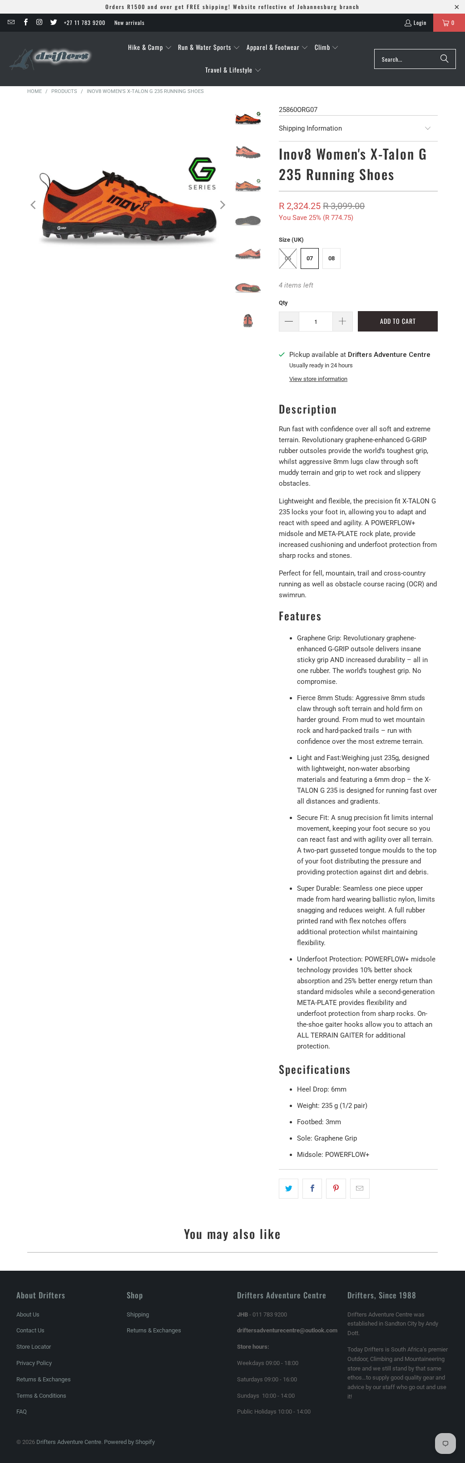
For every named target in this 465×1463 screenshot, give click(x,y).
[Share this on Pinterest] (336, 1189)
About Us (28, 1314)
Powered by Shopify (129, 1442)
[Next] (222, 205)
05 (288, 258)
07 (310, 258)
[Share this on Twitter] (288, 1189)
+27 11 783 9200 (84, 22)
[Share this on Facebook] (312, 1189)
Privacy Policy (34, 1363)
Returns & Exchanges (43, 1379)
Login (420, 22)
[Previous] (34, 205)
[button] (150, 47)
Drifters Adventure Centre (68, 1442)
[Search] (444, 59)
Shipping (138, 1314)
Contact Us (30, 1330)
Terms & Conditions (41, 1395)
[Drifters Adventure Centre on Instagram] (39, 22)
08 (331, 258)
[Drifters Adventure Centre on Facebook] (25, 22)
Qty (283, 302)
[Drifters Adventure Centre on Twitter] (53, 22)
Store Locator (33, 1346)
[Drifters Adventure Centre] (51, 59)
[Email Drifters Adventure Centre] (11, 22)
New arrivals (129, 22)
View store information (318, 379)
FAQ (21, 1411)
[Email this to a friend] (360, 1189)
